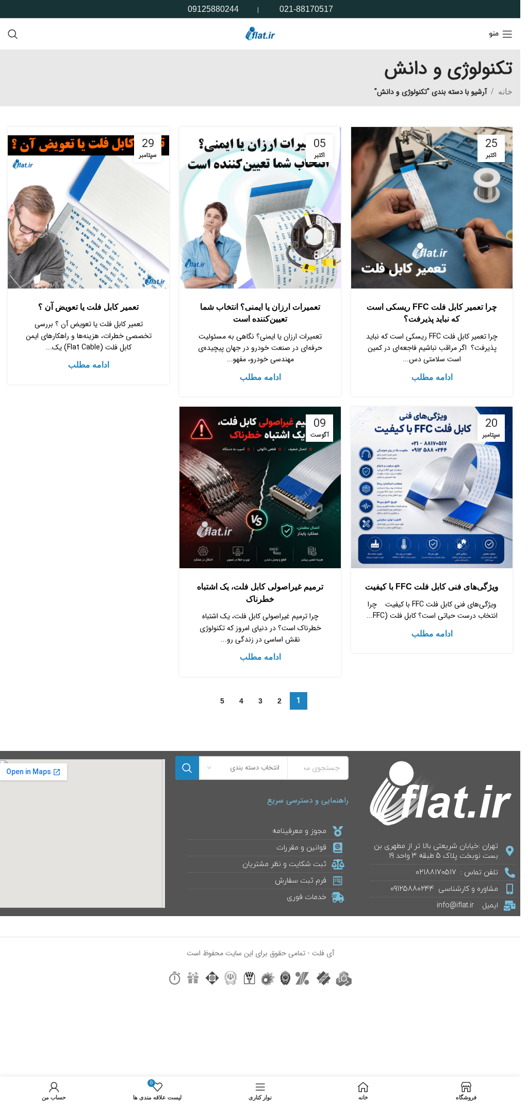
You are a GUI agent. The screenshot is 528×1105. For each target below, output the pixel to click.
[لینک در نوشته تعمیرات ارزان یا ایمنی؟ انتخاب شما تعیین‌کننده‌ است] (260, 208)
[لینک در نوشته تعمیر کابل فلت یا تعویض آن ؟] (88, 208)
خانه (505, 91)
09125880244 (213, 9)
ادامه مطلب (432, 377)
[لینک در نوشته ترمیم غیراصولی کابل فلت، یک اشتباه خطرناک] (260, 487)
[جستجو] (13, 34)
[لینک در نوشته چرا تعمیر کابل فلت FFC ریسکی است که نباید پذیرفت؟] (432, 208)
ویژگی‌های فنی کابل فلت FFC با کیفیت (432, 586)
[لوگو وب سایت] (260, 33)
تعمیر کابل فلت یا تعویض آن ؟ (88, 306)
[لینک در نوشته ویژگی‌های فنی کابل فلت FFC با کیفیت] (432, 487)
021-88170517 (306, 9)
